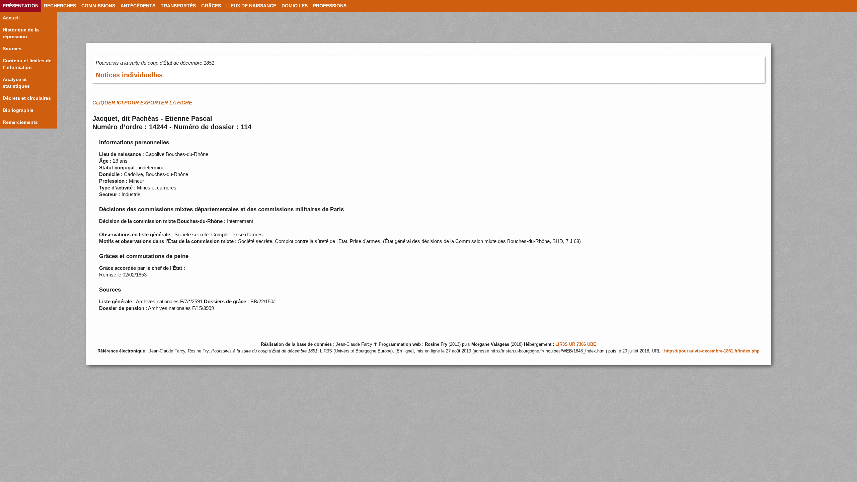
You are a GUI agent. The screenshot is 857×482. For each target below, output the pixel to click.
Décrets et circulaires (27, 98)
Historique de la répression (21, 33)
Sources (12, 48)
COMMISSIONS (98, 5)
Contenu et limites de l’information (27, 64)
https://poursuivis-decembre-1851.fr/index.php (712, 351)
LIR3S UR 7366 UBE (575, 344)
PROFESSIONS (329, 5)
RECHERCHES (60, 5)
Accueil (11, 17)
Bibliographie (18, 110)
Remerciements (20, 122)
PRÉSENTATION (20, 5)
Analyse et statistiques (16, 83)
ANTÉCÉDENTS (138, 5)
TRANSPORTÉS (178, 5)
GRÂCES (211, 5)
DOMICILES (295, 5)
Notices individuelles (129, 75)
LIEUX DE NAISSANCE (251, 5)
